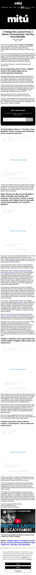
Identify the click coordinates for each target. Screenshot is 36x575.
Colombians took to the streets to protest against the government (16, 271)
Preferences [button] (29, 559)
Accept (18, 564)
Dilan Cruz (20, 302)
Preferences (18, 571)
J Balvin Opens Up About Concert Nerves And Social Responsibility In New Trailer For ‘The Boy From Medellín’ (18, 543)
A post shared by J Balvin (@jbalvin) (18, 178)
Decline (18, 567)
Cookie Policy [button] (24, 557)
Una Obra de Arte (14, 262)
